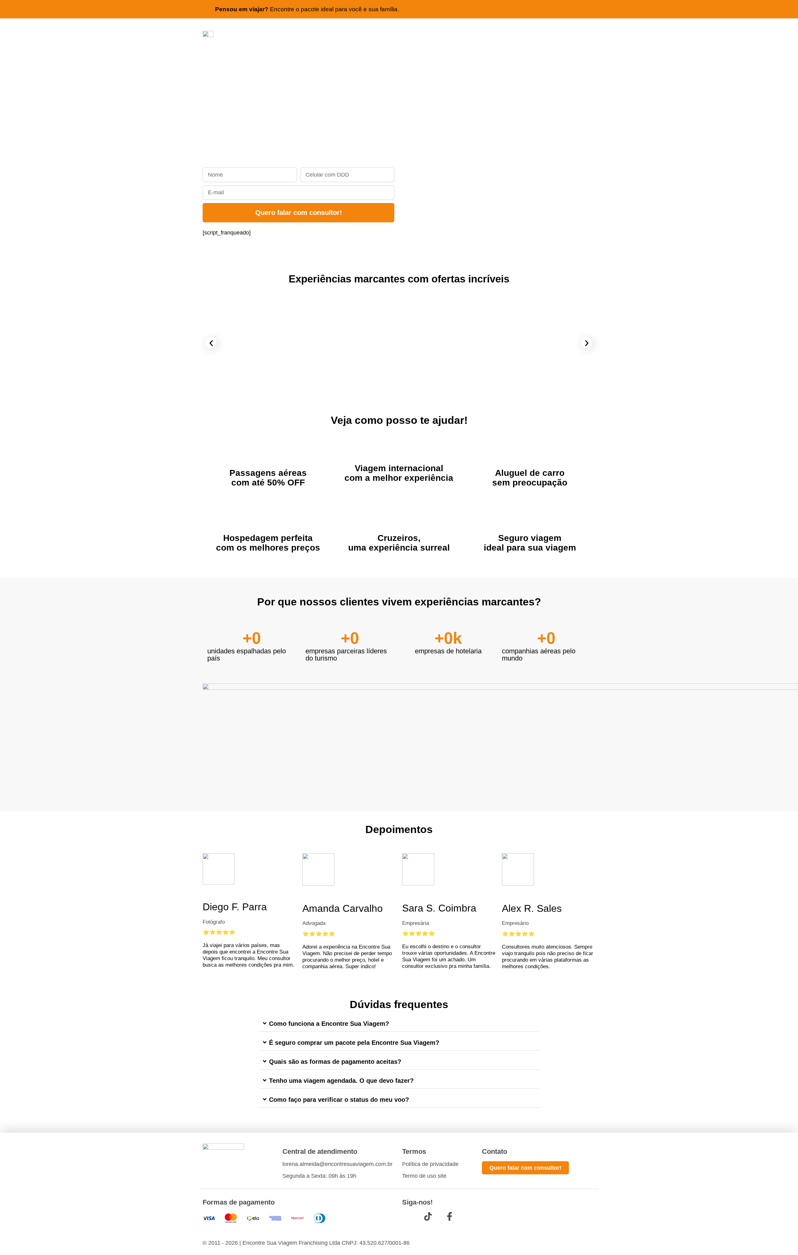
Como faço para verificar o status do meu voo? (339, 1099)
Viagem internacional (399, 468)
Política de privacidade (430, 1164)
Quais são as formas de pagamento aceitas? (335, 1061)
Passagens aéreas (268, 473)
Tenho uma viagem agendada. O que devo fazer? (341, 1080)
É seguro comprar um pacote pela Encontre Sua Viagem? (354, 1042)
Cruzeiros (397, 538)
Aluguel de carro (530, 473)
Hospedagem (250, 538)
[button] (211, 343)
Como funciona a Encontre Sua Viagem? (329, 1023)
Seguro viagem (529, 538)
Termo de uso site (424, 1176)
